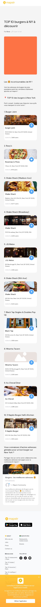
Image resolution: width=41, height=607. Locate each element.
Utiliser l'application (20, 601)
